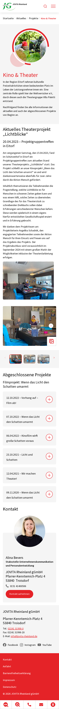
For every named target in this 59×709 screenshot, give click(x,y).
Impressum (9, 680)
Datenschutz (9, 686)
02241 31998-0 (15, 628)
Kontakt (7, 659)
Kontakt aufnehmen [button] (19, 593)
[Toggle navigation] (53, 6)
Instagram (30, 644)
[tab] (29, 400)
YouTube (47, 644)
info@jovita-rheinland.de (24, 636)
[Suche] (45, 6)
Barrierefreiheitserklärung (17, 673)
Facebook (13, 644)
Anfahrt (7, 666)
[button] (6, 704)
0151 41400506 (18, 586)
